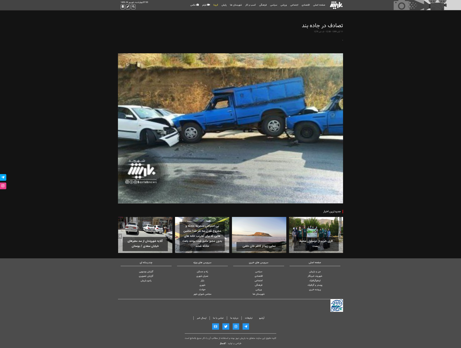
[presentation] (341, 236)
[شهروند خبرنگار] (128, 6)
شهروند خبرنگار (315, 276)
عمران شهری (202, 276)
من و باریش (315, 271)
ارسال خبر (201, 318)
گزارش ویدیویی (146, 271)
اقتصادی (306, 5)
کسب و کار (250, 5)
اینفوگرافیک (315, 280)
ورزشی (284, 5)
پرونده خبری (315, 289)
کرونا (215, 5)
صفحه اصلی (319, 5)
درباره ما (234, 318)
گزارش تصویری (146, 276)
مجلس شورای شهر (202, 294)
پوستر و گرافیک (315, 285)
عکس (193, 5)
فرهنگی (263, 5)
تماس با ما (218, 318)
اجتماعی (294, 5)
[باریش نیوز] (336, 5)
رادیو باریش (146, 280)
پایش (224, 5)
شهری (202, 285)
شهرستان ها (236, 5)
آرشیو (261, 318)
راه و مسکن (202, 271)
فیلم (204, 5)
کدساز (223, 343)
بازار (202, 280)
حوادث (202, 289)
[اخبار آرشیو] (123, 6)
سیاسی (273, 5)
